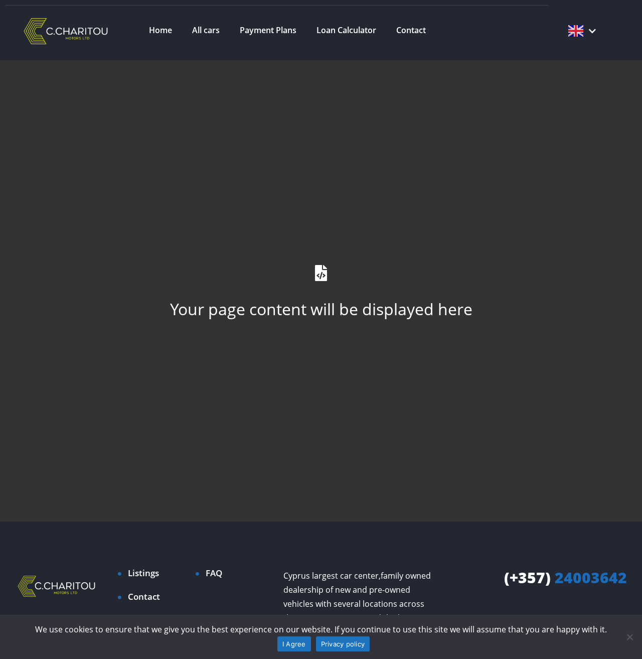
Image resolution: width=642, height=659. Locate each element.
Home (160, 30)
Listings (143, 573)
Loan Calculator (346, 30)
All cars (206, 30)
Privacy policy (343, 644)
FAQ (214, 573)
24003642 (565, 577)
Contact (411, 30)
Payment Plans (268, 30)
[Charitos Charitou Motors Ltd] (66, 30)
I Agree (294, 644)
